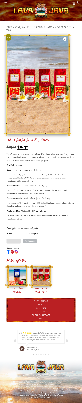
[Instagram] (16, 252)
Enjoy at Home (23, 27)
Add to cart (29, 241)
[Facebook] (8, 252)
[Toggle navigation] (5, 3)
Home (9, 27)
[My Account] (78, 3)
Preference (11, 233)
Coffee (41, 304)
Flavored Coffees (43, 27)
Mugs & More (41, 308)
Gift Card (41, 312)
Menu (41, 318)
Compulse (41, 378)
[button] (64, 39)
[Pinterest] (12, 252)
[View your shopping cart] (73, 3)
